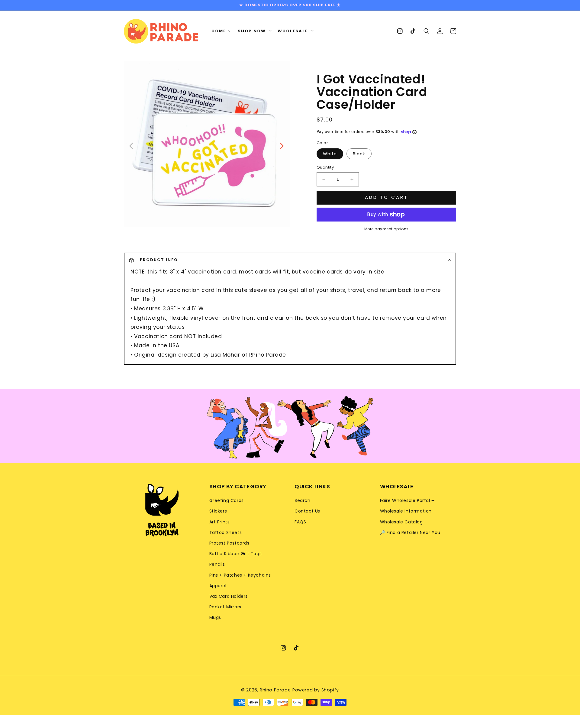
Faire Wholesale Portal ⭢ (407, 500)
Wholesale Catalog (401, 522)
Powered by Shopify (315, 690)
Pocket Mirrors (225, 607)
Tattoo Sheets (225, 532)
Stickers (218, 511)
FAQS (300, 522)
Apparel (218, 586)
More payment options (386, 228)
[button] (426, 31)
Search (303, 500)
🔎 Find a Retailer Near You (410, 532)
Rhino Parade (275, 690)
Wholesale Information (406, 511)
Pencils (217, 564)
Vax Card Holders (228, 596)
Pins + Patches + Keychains (240, 575)
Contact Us (307, 511)
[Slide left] (131, 145)
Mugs (215, 617)
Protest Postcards (229, 543)
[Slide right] (281, 145)
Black (359, 154)
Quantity (325, 167)
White (330, 154)
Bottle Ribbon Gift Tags (235, 554)
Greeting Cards (226, 500)
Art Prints (219, 522)
